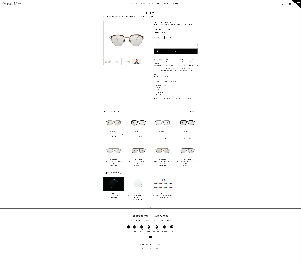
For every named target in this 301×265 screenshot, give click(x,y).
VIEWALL (192, 112)
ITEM (125, 4)
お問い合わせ (171, 37)
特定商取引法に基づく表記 (146, 245)
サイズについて (160, 37)
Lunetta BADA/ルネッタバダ (114, 16)
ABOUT (166, 4)
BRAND (143, 4)
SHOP (151, 4)
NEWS (158, 4)
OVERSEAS (175, 4)
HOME (105, 16)
